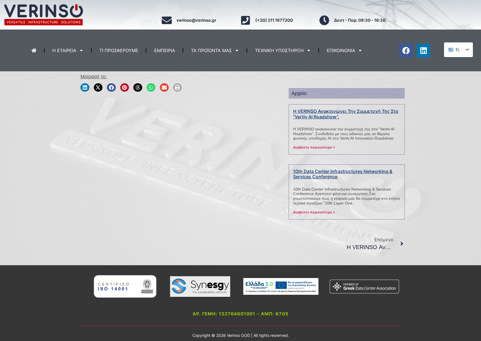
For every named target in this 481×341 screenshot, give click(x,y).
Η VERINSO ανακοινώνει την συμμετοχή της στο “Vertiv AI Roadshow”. (345, 113)
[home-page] (34, 50)
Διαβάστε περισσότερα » (314, 147)
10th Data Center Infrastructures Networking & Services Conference (342, 174)
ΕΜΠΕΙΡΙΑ (164, 50)
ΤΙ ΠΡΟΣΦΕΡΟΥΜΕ (118, 50)
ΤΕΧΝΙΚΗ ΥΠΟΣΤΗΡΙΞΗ (279, 50)
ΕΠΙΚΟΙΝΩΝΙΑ (341, 50)
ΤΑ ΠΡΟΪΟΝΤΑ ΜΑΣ (211, 50)
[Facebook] (406, 50)
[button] (84, 87)
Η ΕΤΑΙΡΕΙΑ (64, 50)
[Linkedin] (423, 50)
